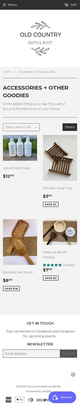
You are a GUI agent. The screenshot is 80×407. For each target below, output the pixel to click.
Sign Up (68, 353)
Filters (70, 127)
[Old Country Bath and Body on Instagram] (73, 375)
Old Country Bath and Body (43, 386)
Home (7, 71)
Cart (73, 5)
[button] (52, 265)
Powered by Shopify (38, 391)
